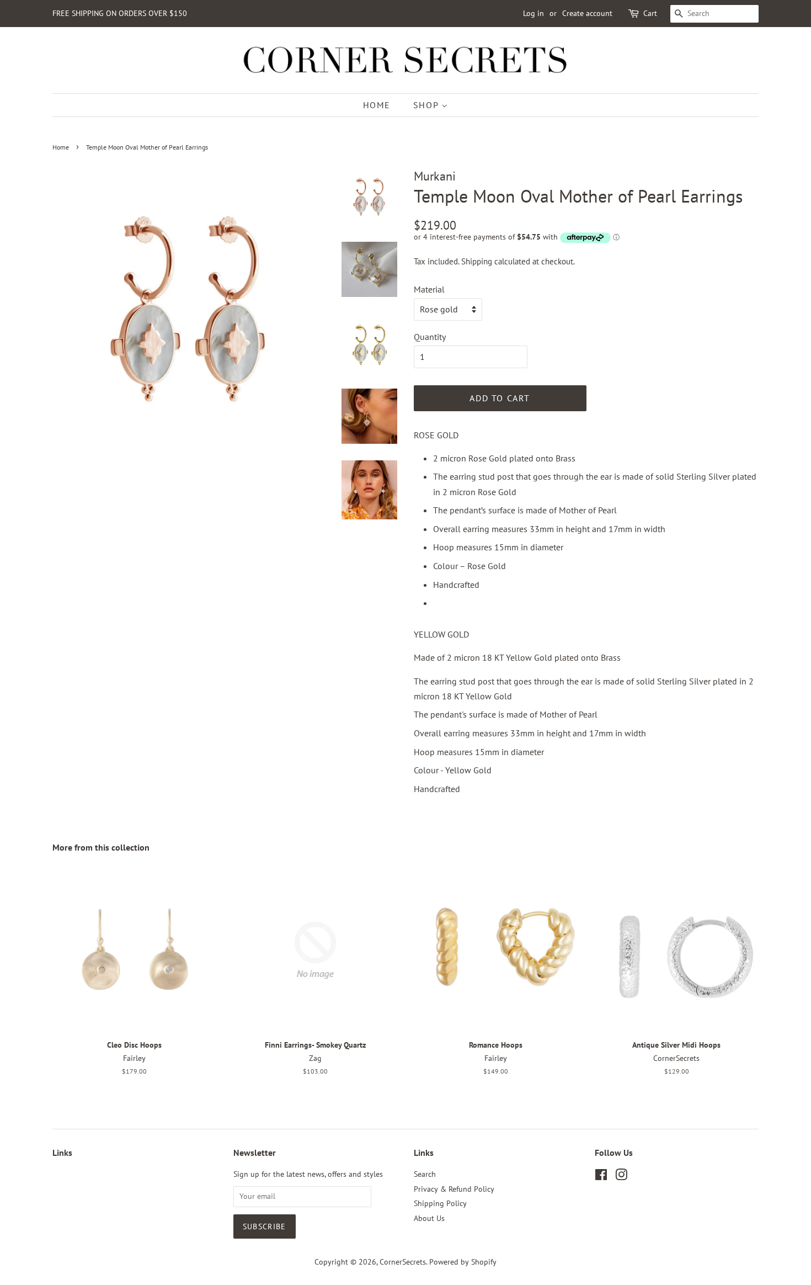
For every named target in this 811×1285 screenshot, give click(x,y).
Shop (427, 104)
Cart (650, 13)
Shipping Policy (440, 1203)
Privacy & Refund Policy (454, 1189)
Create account (587, 13)
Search (425, 1174)
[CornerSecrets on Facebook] (601, 1177)
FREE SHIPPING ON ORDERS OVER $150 (119, 13)
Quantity (430, 336)
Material (429, 289)
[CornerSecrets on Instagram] (621, 1177)
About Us (429, 1218)
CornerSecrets (403, 1262)
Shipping (476, 261)
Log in (533, 13)
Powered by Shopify (463, 1262)
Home (377, 104)
